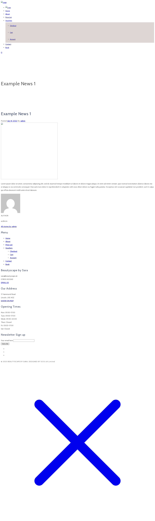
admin (23, 121)
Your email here (7, 340)
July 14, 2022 (12, 121)
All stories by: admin (9, 226)
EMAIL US (5, 283)
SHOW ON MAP (7, 301)
